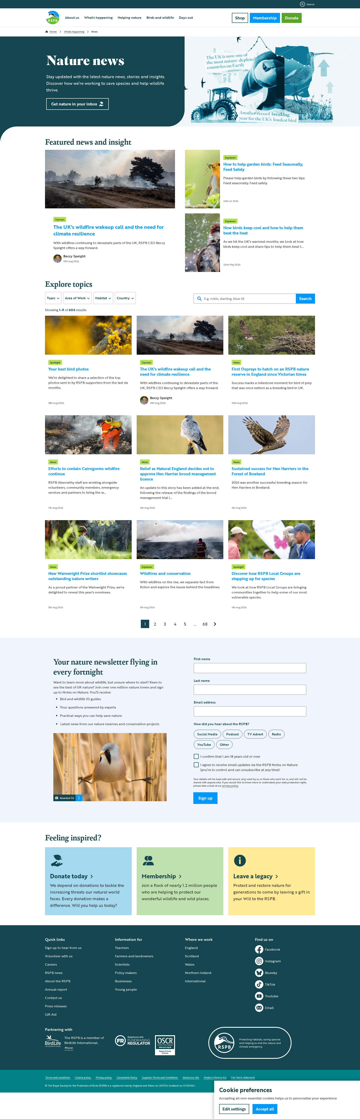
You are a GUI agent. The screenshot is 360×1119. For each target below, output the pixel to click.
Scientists (122, 964)
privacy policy (230, 785)
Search (310, 4)
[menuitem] (72, 17)
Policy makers (126, 972)
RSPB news (53, 972)
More (69, 1047)
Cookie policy (83, 1077)
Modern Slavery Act (215, 1077)
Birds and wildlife (160, 17)
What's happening (98, 17)
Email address (205, 702)
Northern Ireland (198, 972)
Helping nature (129, 17)
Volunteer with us (58, 956)
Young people (126, 989)
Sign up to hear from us (63, 947)
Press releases (56, 1006)
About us (72, 17)
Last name (202, 680)
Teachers (122, 947)
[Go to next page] (215, 624)
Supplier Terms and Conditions (160, 1077)
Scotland (192, 956)
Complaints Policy (127, 1077)
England (191, 947)
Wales (189, 964)
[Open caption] (79, 798)
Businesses (123, 981)
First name (202, 658)
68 (205, 624)
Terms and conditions (57, 1077)
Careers (51, 964)
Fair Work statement (243, 1077)
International (195, 981)
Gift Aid (50, 1014)
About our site (191, 1077)
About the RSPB (57, 981)
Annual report (56, 989)
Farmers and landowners (134, 956)
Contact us (53, 997)
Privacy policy (104, 1077)
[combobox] (53, 298)
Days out (186, 17)
